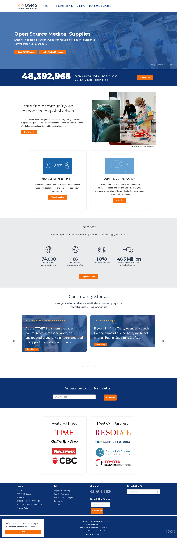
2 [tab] (85, 366)
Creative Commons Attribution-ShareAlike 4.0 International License (94, 531)
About (19, 490)
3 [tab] (87, 366)
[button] (14, 341)
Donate (57, 504)
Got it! (23, 532)
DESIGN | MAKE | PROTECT (28, 501)
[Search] (157, 491)
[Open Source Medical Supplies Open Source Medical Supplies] (27, 6)
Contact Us (58, 501)
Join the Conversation (63, 494)
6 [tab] (94, 366)
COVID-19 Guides (24, 494)
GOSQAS (81, 6)
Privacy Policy (23, 508)
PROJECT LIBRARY (64, 6)
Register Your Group (62, 490)
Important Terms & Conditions (29, 504)
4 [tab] (89, 366)
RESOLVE (97, 524)
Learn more (30, 526)
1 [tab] (82, 366)
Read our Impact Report (64, 497)
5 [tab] (92, 366)
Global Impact (23, 497)
